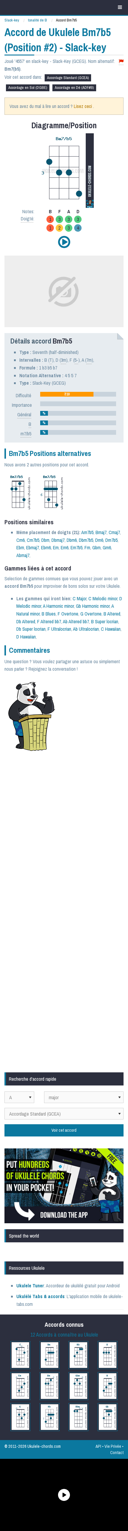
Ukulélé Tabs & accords (40, 1296)
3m (63, 360)
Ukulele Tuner (30, 1285)
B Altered (112, 613)
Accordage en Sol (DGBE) (27, 87)
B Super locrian (104, 621)
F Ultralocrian (59, 629)
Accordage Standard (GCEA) (68, 77)
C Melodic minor (102, 598)
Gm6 (107, 547)
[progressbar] (78, 394)
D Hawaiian (26, 636)
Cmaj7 (114, 532)
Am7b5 (87, 532)
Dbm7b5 (86, 540)
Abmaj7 (22, 555)
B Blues (49, 613)
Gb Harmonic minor (93, 606)
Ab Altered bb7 (76, 621)
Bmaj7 (101, 532)
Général (24, 414)
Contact (117, 1452)
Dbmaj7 (58, 540)
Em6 (64, 547)
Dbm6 (72, 540)
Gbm (96, 547)
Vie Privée (112, 1446)
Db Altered (25, 621)
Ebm (20, 547)
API (98, 1446)
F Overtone (68, 613)
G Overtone (91, 613)
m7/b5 (26, 433)
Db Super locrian (31, 629)
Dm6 (99, 540)
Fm (87, 547)
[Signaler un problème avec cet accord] (121, 61)
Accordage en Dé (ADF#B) (74, 87)
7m (89, 360)
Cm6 (20, 540)
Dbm (45, 540)
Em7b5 (76, 547)
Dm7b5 (111, 540)
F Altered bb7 (49, 621)
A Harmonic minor (58, 606)
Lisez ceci (83, 106)
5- (76, 360)
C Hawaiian (111, 629)
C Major (79, 598)
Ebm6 (46, 547)
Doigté (27, 218)
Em (56, 547)
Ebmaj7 (32, 547)
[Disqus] (64, 835)
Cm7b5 (33, 540)
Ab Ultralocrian (86, 629)
